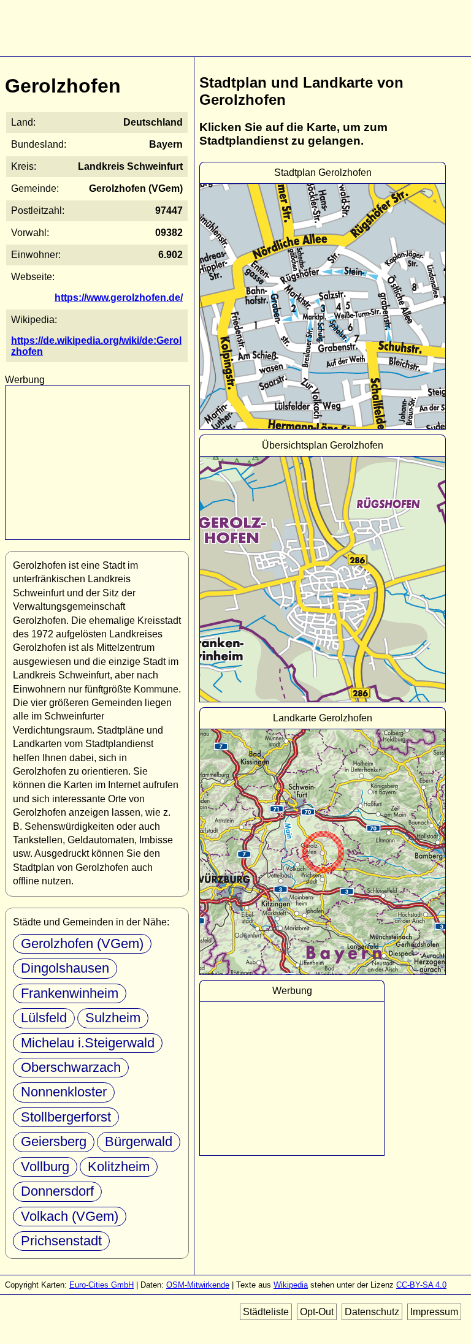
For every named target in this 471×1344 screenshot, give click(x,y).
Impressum (434, 1312)
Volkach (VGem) (69, 1216)
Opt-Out (317, 1312)
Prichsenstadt (61, 1240)
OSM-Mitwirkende (197, 1284)
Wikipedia (291, 1284)
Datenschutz (372, 1312)
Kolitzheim (119, 1166)
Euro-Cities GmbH (101, 1284)
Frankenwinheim (69, 993)
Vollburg (45, 1166)
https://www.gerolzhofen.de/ (119, 297)
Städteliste (266, 1312)
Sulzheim (112, 1017)
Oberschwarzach (71, 1067)
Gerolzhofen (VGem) (82, 943)
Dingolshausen (65, 968)
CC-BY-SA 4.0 (421, 1284)
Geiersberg (53, 1141)
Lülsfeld (44, 1017)
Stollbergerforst (66, 1117)
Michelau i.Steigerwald (88, 1042)
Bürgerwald (138, 1141)
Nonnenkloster (64, 1091)
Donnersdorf (57, 1191)
